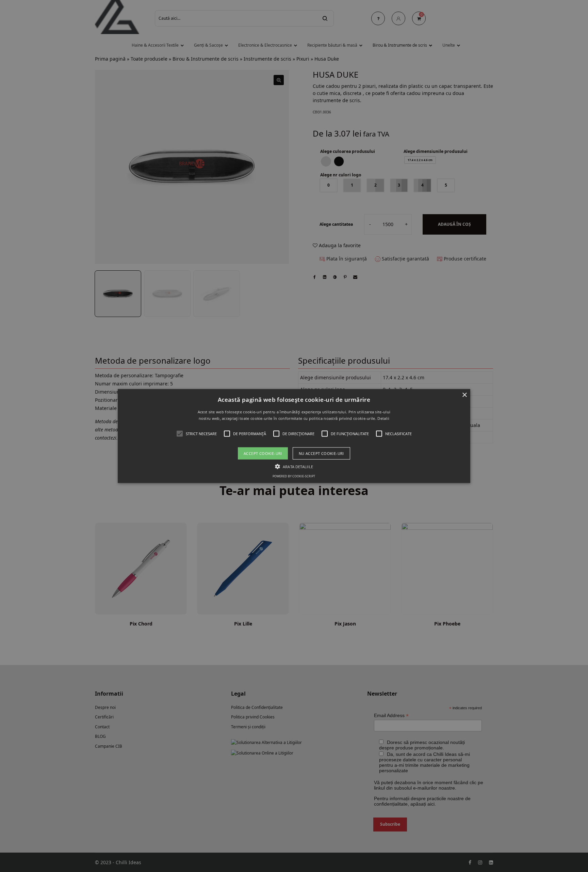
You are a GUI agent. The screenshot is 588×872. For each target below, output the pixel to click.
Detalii (383, 418)
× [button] (464, 394)
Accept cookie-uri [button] (263, 453)
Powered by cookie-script (294, 476)
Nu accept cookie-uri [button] (321, 453)
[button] (294, 436)
